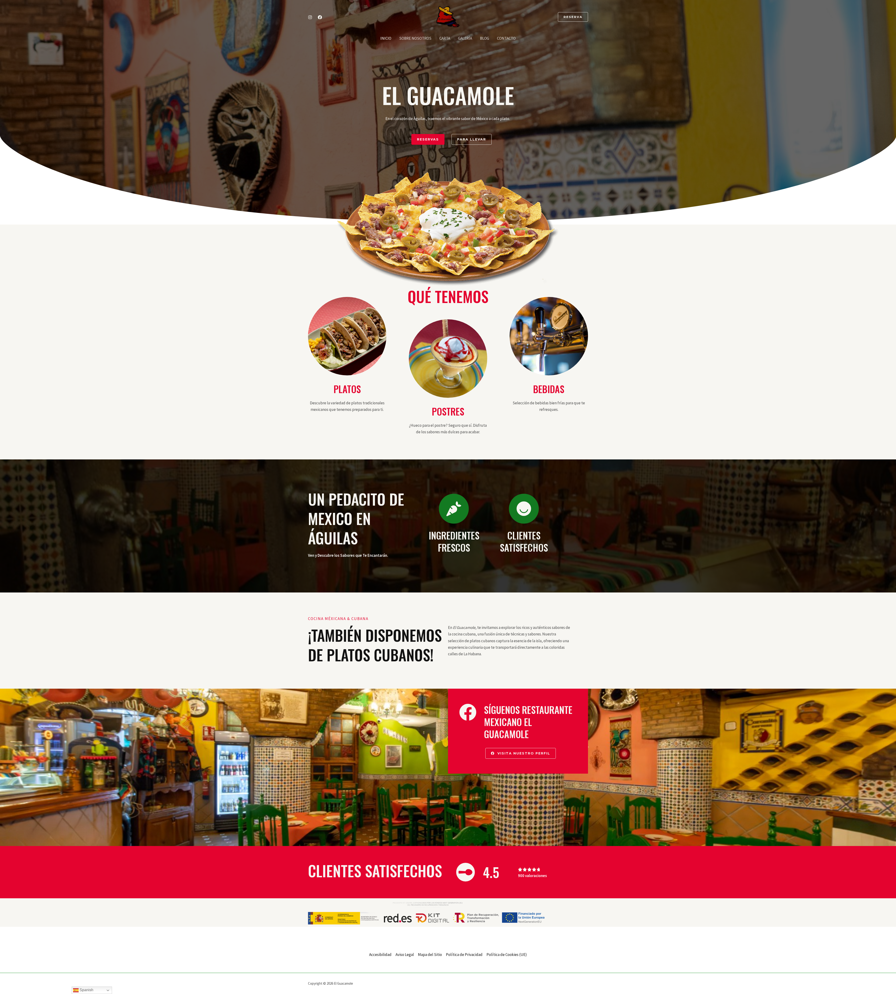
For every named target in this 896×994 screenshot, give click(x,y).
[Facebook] (320, 17)
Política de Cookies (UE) (506, 954)
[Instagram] (310, 17)
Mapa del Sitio (430, 954)
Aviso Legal (405, 954)
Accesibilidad (380, 954)
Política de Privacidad (464, 954)
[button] (573, 17)
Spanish (86, 990)
